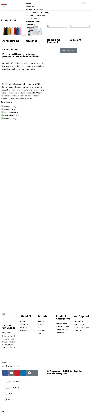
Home (28, 4)
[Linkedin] (23, 373)
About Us (30, 6)
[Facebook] (5, 373)
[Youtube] (17, 373)
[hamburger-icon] (83, 3)
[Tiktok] (35, 373)
